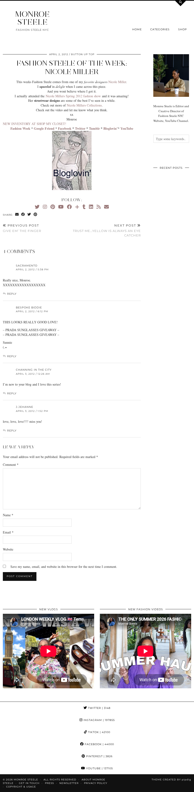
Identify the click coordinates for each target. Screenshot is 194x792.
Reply (12, 293)
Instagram (99, 720)
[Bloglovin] (77, 207)
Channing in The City (34, 369)
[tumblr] (84, 207)
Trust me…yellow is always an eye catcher (107, 230)
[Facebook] (69, 207)
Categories (160, 29)
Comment (10, 464)
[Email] (106, 207)
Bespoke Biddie (29, 307)
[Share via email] (17, 215)
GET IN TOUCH (29, 783)
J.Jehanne (24, 407)
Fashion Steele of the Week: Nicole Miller (72, 67)
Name (8, 515)
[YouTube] (61, 207)
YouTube (99, 768)
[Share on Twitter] (29, 215)
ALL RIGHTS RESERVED (60, 779)
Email (8, 532)
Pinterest (99, 756)
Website (8, 549)
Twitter (98, 708)
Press (49, 783)
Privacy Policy (95, 783)
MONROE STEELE (32, 18)
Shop (182, 29)
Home (137, 29)
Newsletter (69, 783)
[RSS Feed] (99, 207)
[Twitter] (37, 207)
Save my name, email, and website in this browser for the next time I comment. (63, 566)
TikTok (98, 732)
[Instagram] (45, 207)
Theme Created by (171, 779)
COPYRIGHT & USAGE (21, 786)
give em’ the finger (22, 228)
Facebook (99, 744)
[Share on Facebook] (23, 215)
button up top (82, 54)
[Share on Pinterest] (35, 215)
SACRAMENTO (26, 265)
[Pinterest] (52, 207)
